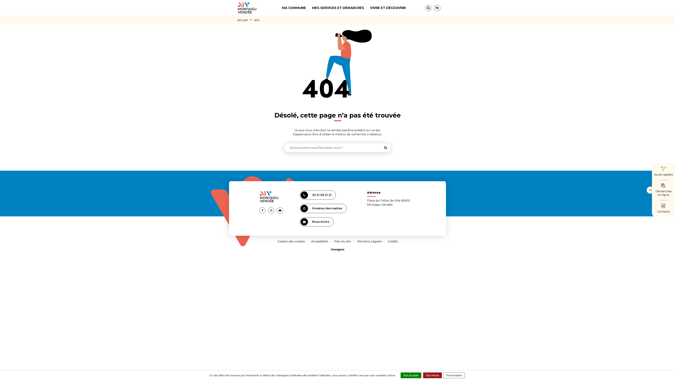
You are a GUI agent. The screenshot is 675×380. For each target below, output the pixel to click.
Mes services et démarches (338, 8)
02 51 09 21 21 (322, 195)
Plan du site (342, 241)
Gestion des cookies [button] (291, 241)
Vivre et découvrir (388, 8)
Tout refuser (432, 375)
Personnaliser (454, 375)
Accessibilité (319, 241)
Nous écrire (320, 221)
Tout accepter (411, 375)
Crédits (393, 241)
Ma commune (294, 8)
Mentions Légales (369, 241)
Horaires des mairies (327, 208)
